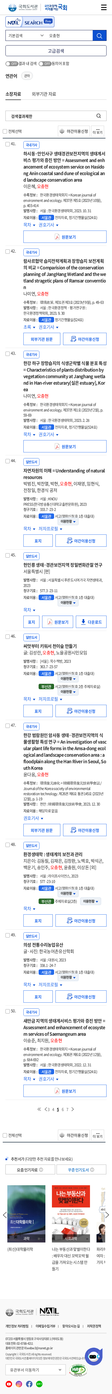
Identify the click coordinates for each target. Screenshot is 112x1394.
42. (13, 251)
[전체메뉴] (104, 7)
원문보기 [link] (79, 238)
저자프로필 (50, 528)
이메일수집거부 (45, 1326)
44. (13, 460)
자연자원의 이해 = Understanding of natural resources (64, 480)
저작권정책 (94, 1326)
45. (13, 554)
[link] (85, 339)
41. (13, 143)
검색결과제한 (21, 116)
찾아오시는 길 (71, 1326)
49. (13, 934)
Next (107, 1215)
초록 (29, 326)
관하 (27, 75)
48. (13, 844)
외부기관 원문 (42, 339)
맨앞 (39, 1109)
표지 (38, 540)
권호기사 (48, 224)
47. (13, 725)
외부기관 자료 (44, 93)
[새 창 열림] (78, 1370)
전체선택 (14, 131)
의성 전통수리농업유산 (48, 947)
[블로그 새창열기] (39, 1382)
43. (13, 353)
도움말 (41, 1169)
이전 (46, 1109)
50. (13, 1010)
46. (13, 636)
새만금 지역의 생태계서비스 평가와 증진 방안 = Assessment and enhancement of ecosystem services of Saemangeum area (64, 1030)
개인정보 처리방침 (17, 1326)
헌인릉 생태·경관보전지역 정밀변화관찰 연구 (62, 567)
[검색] (99, 35)
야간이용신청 (77, 131)
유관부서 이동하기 (24, 1369)
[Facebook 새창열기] (29, 1382)
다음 (73, 1109)
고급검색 (56, 50)
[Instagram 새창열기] (19, 1382)
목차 (29, 224)
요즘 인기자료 (27, 1169)
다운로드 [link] (97, 623)
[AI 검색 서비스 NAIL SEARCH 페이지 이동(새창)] (29, 21)
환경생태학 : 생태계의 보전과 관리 (63, 860)
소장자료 (13, 93)
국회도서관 (23, 7)
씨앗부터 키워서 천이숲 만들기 (55, 649)
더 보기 (97, 132)
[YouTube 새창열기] (9, 1382)
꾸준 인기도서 (78, 1169)
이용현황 (66, 521)
